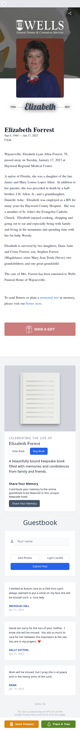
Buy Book (38, 451)
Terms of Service (50, 714)
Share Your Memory (24, 503)
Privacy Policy (29, 714)
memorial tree (49, 297)
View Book (18, 451)
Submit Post (40, 566)
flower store (33, 303)
